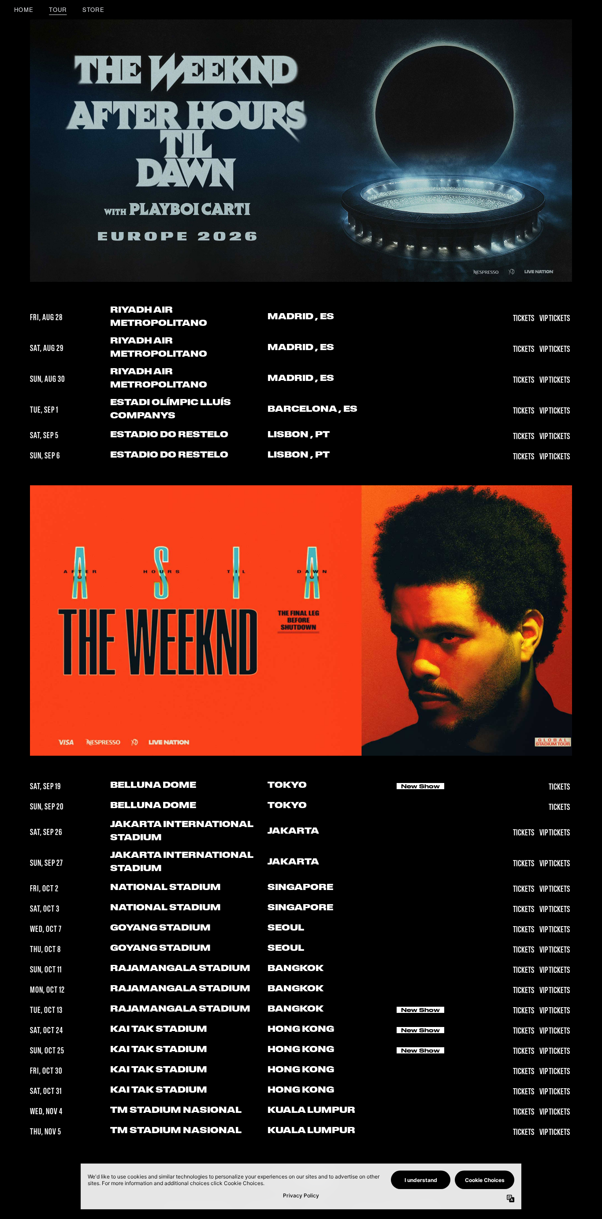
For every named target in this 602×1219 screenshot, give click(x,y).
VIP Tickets (554, 318)
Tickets (524, 318)
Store (93, 9)
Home (23, 9)
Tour (58, 9)
